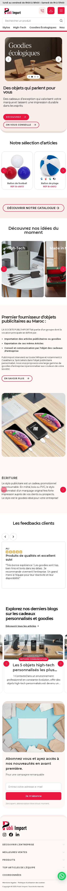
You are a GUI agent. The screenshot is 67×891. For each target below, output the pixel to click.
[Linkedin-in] (17, 835)
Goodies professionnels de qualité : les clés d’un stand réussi (33, 668)
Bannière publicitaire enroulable (17, 184)
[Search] (61, 20)
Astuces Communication (33, 659)
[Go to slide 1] (29, 77)
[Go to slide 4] (38, 77)
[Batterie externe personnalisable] (50, 167)
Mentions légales (9, 883)
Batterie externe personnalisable (50, 184)
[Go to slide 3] (35, 77)
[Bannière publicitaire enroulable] (17, 167)
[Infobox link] (33, 488)
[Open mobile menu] (61, 10)
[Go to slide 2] (32, 77)
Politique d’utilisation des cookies (31, 883)
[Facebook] (11, 835)
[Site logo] (12, 10)
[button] (8, 59)
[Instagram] (4, 835)
